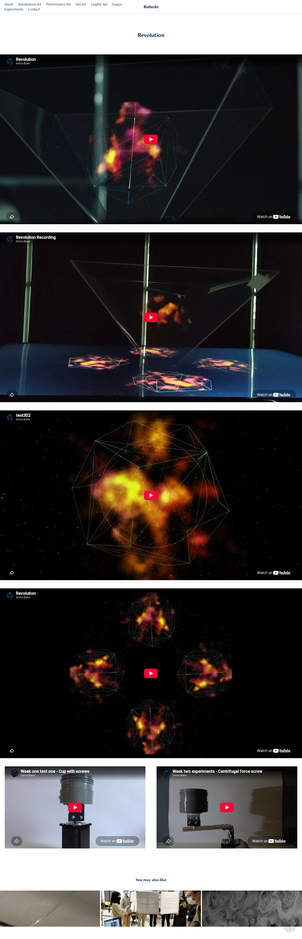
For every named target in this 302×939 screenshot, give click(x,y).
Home (9, 4)
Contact (34, 9)
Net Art (81, 4)
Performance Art (58, 4)
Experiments (14, 9)
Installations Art (29, 4)
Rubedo (151, 7)
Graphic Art (99, 4)
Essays (117, 4)
